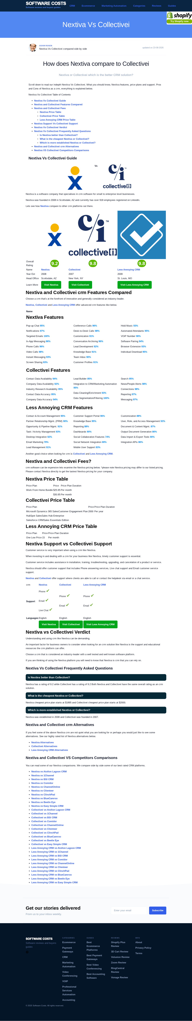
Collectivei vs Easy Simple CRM (49, 844)
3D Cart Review (119, 951)
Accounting (68, 1000)
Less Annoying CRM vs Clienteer (49, 867)
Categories (139, 5)
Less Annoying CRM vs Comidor (49, 859)
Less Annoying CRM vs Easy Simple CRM (54, 882)
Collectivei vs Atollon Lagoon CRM (50, 809)
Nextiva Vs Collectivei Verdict (50, 127)
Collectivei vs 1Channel (44, 813)
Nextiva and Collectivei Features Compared (58, 104)
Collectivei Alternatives (44, 746)
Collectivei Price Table (52, 116)
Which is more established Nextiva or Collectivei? (67, 142)
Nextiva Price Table (50, 112)
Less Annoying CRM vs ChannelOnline (52, 863)
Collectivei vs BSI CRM (44, 817)
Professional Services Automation (69, 990)
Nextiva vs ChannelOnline (45, 787)
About (138, 942)
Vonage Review (119, 977)
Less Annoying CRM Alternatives (49, 750)
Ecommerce (88, 5)
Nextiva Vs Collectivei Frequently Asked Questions (62, 131)
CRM (72, 5)
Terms (138, 953)
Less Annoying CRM (63, 305)
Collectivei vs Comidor (44, 821)
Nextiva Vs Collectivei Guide (50, 100)
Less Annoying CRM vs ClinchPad (50, 871)
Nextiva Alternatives (42, 742)
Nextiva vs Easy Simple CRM (47, 806)
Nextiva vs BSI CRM (42, 779)
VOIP (65, 981)
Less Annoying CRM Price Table (57, 119)
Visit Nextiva (51, 285)
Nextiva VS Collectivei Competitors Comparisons (61, 150)
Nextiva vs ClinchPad (43, 794)
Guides (172, 5)
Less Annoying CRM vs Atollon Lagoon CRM (56, 848)
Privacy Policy (143, 948)
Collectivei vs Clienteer (44, 829)
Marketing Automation (114, 5)
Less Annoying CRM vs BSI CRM (49, 855)
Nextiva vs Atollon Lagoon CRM (49, 771)
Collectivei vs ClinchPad (44, 832)
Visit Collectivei (80, 285)
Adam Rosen (45, 46)
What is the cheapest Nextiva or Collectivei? (64, 139)
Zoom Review (118, 962)
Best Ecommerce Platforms (93, 946)
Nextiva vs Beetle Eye (43, 802)
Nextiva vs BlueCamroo (44, 798)
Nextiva (44, 206)
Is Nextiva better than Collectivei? (59, 135)
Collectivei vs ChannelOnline (47, 825)
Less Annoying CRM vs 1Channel (49, 852)
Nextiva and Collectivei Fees (50, 108)
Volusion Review (120, 957)
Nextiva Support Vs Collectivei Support (56, 123)
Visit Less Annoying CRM (134, 285)
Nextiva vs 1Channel (42, 775)
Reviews (156, 5)
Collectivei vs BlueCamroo (46, 836)
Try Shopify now (179, 21)
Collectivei (41, 305)
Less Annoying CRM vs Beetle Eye (50, 878)
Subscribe (157, 910)
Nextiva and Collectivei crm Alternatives (56, 146)
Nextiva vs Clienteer (42, 790)
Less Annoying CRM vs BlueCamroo (51, 874)
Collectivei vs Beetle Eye (45, 840)
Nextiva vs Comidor (42, 783)
